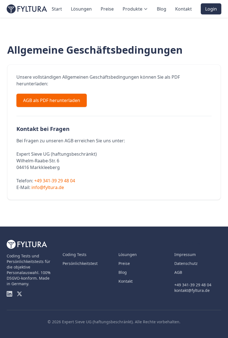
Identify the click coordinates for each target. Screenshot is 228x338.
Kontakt (183, 9)
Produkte (132, 9)
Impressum (185, 254)
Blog (161, 9)
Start (57, 9)
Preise (107, 9)
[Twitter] (19, 294)
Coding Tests (74, 254)
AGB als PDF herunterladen (51, 100)
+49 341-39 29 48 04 (54, 181)
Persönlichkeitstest (80, 263)
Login (211, 9)
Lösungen (81, 9)
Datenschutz (186, 263)
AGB (178, 272)
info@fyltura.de (47, 187)
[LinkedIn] (9, 294)
